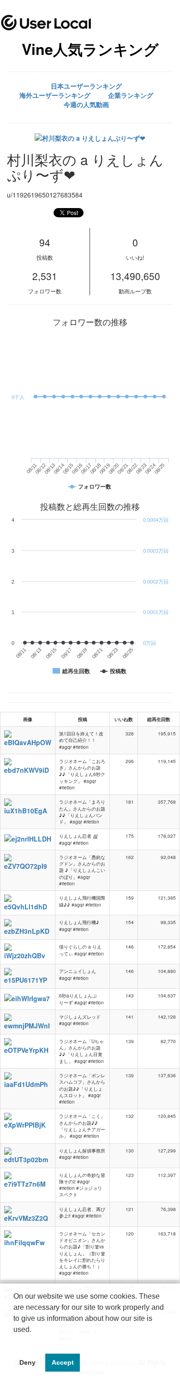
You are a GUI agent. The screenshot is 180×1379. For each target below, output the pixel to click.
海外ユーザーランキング (54, 95)
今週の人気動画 (86, 104)
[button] (14, 1341)
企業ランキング (130, 95)
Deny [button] (27, 1362)
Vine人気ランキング (90, 49)
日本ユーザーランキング (86, 85)
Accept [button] (63, 1362)
